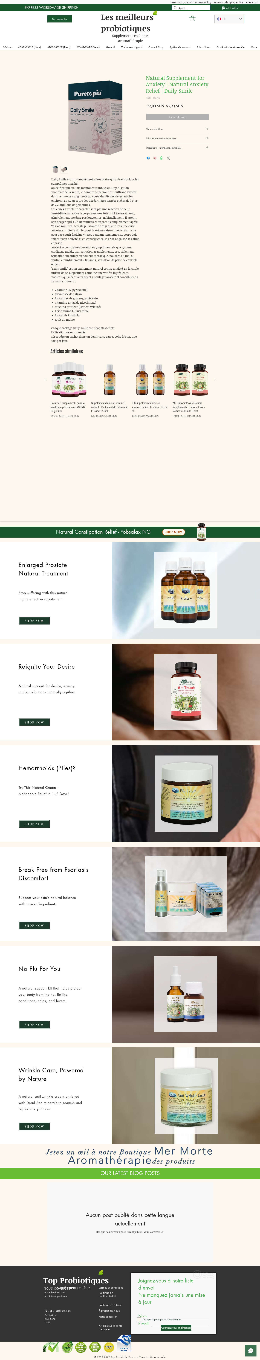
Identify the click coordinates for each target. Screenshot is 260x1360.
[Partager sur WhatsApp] (162, 159)
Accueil (55, 62)
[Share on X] (168, 159)
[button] (196, 18)
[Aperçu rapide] (69, 380)
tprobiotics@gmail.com (55, 1296)
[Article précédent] (45, 380)
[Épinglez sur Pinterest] (155, 159)
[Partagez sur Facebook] (148, 159)
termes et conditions (111, 1288)
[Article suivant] (214, 380)
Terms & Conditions (182, 2)
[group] (130, 392)
